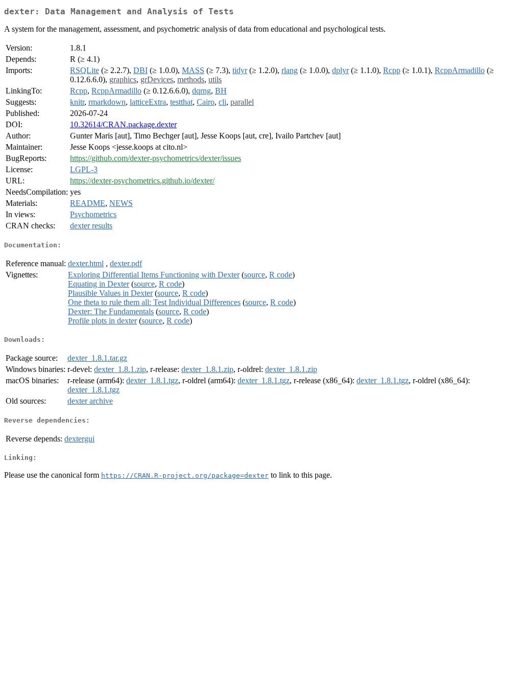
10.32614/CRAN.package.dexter (123, 124)
